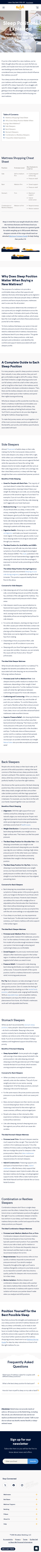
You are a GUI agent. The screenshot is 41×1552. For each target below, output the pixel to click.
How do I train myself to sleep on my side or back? (20, 1390)
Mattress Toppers (9, 1504)
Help (5, 1524)
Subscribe (33, 1461)
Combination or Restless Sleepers (16, 135)
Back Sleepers (9, 129)
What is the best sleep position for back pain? (18, 1383)
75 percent (11, 449)
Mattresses (7, 1494)
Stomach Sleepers (10, 132)
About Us (7, 1519)
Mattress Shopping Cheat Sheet (15, 118)
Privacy (18, 1539)
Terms (25, 1539)
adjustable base (13, 995)
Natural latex (8, 742)
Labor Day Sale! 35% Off (16, 2)
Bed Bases (7, 1499)
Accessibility (8, 1539)
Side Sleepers (9, 126)
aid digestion (8, 533)
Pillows (6, 1514)
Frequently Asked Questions (14, 138)
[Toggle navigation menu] (4, 7)
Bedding (6, 1509)
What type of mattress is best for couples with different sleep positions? (18, 1375)
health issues (25, 825)
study (25, 554)
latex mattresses (28, 1153)
